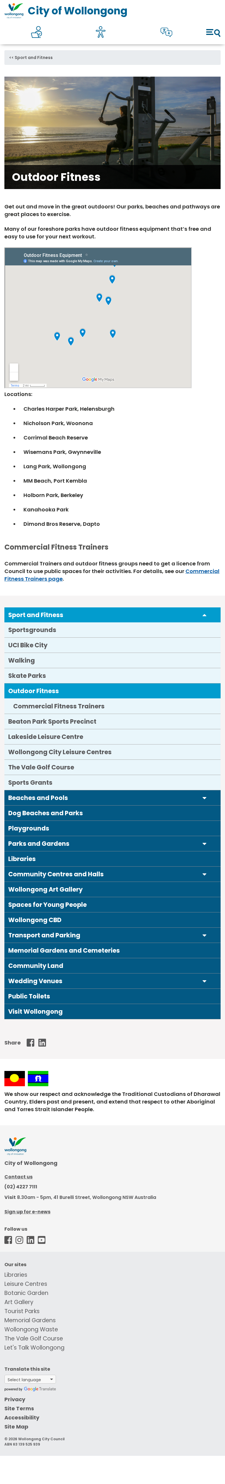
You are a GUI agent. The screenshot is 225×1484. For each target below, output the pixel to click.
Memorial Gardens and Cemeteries (64, 950)
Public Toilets (29, 996)
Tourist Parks (22, 1311)
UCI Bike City (27, 645)
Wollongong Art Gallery (45, 889)
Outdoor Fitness (33, 691)
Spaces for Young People (47, 904)
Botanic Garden (26, 1293)
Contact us (18, 1176)
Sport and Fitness (34, 57)
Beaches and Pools (38, 798)
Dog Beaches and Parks (45, 813)
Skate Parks (27, 675)
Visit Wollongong (35, 1011)
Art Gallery (18, 1302)
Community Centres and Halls (56, 874)
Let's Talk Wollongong (34, 1348)
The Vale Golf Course (41, 767)
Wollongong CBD (35, 920)
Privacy (14, 1399)
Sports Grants (30, 782)
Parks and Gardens (38, 843)
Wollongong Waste (31, 1329)
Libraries (22, 859)
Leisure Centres (25, 1284)
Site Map (16, 1426)
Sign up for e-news (27, 1211)
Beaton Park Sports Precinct (52, 721)
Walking (21, 660)
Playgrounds (28, 828)
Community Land (35, 965)
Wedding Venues (35, 981)
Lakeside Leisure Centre (45, 736)
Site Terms (19, 1408)
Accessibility (21, 1417)
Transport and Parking (44, 935)
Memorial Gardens (30, 1320)
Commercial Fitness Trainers (59, 706)
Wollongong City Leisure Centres (60, 752)
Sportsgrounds (32, 630)
